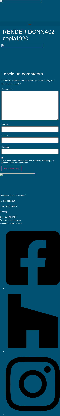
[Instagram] (33, 414)
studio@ (3, 211)
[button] (30, 23)
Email (4, 136)
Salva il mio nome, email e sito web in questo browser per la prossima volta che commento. (27, 162)
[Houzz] (33, 351)
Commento (6, 89)
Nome (4, 125)
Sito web (5, 147)
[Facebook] (33, 288)
